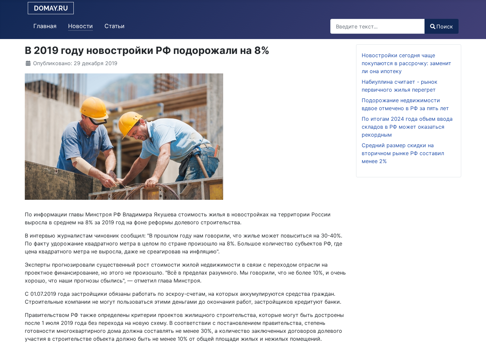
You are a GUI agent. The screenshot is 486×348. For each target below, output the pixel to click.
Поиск (444, 26)
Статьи (114, 25)
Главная (45, 25)
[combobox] (377, 26)
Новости (80, 25)
